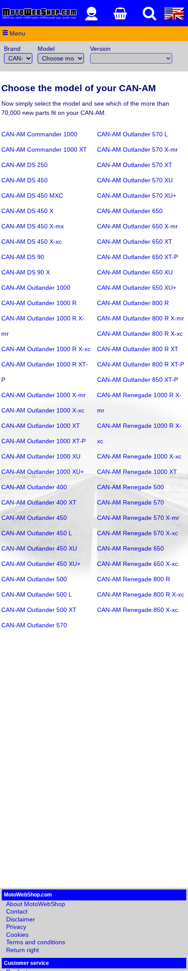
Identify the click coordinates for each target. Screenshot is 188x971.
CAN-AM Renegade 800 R (133, 579)
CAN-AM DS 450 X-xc (31, 241)
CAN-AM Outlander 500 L (36, 594)
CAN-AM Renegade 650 (130, 548)
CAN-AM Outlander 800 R (133, 302)
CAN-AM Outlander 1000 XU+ (42, 471)
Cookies (17, 934)
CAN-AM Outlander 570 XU (135, 180)
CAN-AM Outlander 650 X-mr (137, 226)
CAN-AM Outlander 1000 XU (40, 456)
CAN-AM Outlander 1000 (35, 287)
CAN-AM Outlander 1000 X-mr (43, 394)
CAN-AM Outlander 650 (130, 210)
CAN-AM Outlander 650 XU (135, 272)
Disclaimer (20, 919)
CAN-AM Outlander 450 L (36, 533)
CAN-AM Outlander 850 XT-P (137, 379)
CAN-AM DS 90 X (25, 272)
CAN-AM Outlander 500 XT (39, 609)
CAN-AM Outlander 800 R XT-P (140, 364)
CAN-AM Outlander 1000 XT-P (43, 441)
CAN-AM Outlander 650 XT (134, 241)
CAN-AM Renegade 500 (130, 487)
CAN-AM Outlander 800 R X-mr (140, 318)
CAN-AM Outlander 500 (34, 579)
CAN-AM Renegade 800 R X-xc (140, 594)
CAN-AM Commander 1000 (39, 134)
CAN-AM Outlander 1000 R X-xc (46, 348)
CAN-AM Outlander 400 (34, 487)
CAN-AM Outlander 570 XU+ (136, 195)
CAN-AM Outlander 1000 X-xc (42, 410)
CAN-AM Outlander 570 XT (134, 164)
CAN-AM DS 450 (24, 180)
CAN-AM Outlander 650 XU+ (136, 287)
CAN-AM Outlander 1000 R (39, 302)
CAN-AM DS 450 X (27, 210)
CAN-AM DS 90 (22, 256)
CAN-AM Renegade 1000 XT (137, 471)
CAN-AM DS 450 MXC (32, 195)
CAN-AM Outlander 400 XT (39, 502)
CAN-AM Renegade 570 (130, 502)
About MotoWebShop (35, 903)
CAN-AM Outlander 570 (34, 625)
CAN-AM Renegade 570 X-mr (138, 517)
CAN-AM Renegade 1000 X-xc (139, 456)
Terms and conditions (35, 942)
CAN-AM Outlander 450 (34, 517)
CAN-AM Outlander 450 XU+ (40, 563)
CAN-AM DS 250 (24, 164)
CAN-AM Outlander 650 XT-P (137, 256)
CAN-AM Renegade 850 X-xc (137, 609)
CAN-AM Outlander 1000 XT (40, 425)
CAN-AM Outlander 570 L (132, 134)
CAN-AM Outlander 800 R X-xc (140, 333)
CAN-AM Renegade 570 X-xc (137, 533)
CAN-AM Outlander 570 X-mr (137, 149)
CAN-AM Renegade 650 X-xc (137, 563)
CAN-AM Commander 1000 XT (44, 149)
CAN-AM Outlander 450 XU (39, 548)
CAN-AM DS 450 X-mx (32, 226)
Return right (22, 949)
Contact (17, 911)
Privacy (16, 926)
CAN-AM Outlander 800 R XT (137, 348)
